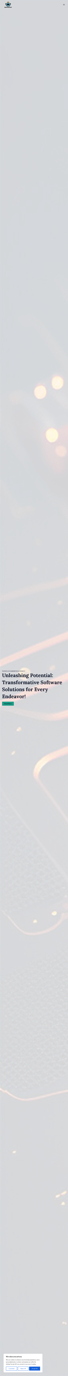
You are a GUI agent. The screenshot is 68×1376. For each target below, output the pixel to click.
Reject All (23, 1368)
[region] (23, 1363)
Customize (12, 1368)
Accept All (34, 1368)
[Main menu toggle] (64, 5)
